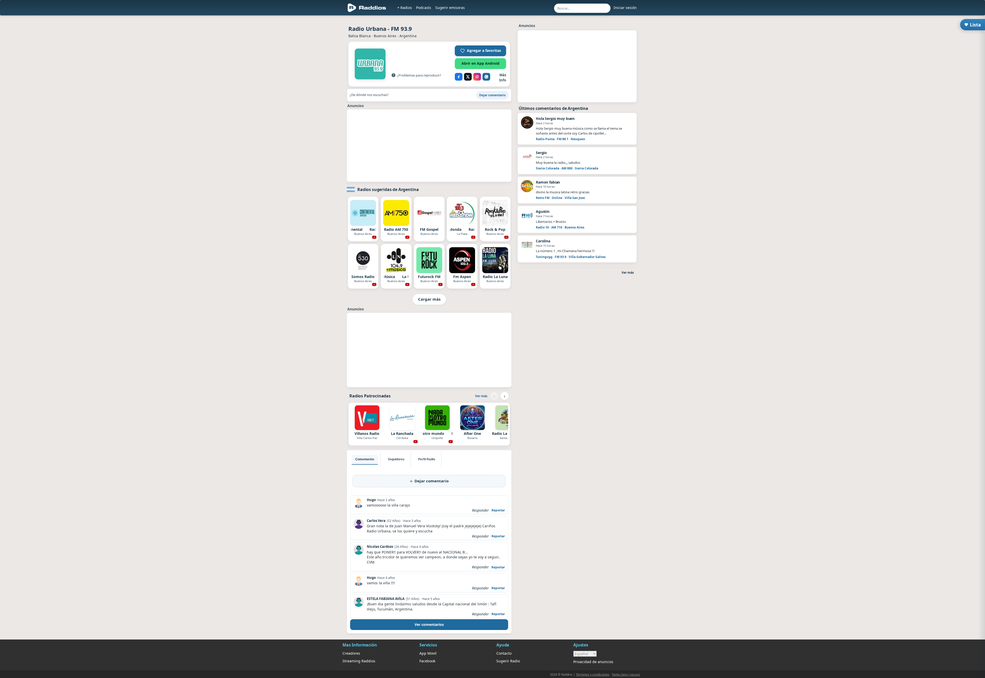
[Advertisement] (429, 146)
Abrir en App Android (480, 63)
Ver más (481, 396)
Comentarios (364, 459)
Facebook (427, 660)
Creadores (351, 653)
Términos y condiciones (592, 674)
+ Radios (404, 7)
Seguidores (396, 459)
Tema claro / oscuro (626, 674)
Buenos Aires (385, 35)
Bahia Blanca (359, 35)
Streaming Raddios (358, 660)
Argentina (408, 35)
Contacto (503, 653)
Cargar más (429, 299)
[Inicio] (367, 7)
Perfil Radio (426, 459)
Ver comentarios (429, 624)
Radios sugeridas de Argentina (388, 189)
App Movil (428, 653)
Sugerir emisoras (450, 7)
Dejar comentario (492, 95)
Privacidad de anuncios (593, 661)
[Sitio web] (486, 77)
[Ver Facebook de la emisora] (458, 77)
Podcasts (423, 7)
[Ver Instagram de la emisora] (477, 77)
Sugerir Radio (508, 660)
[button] (480, 50)
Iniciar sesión (625, 7)
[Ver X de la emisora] (468, 77)
